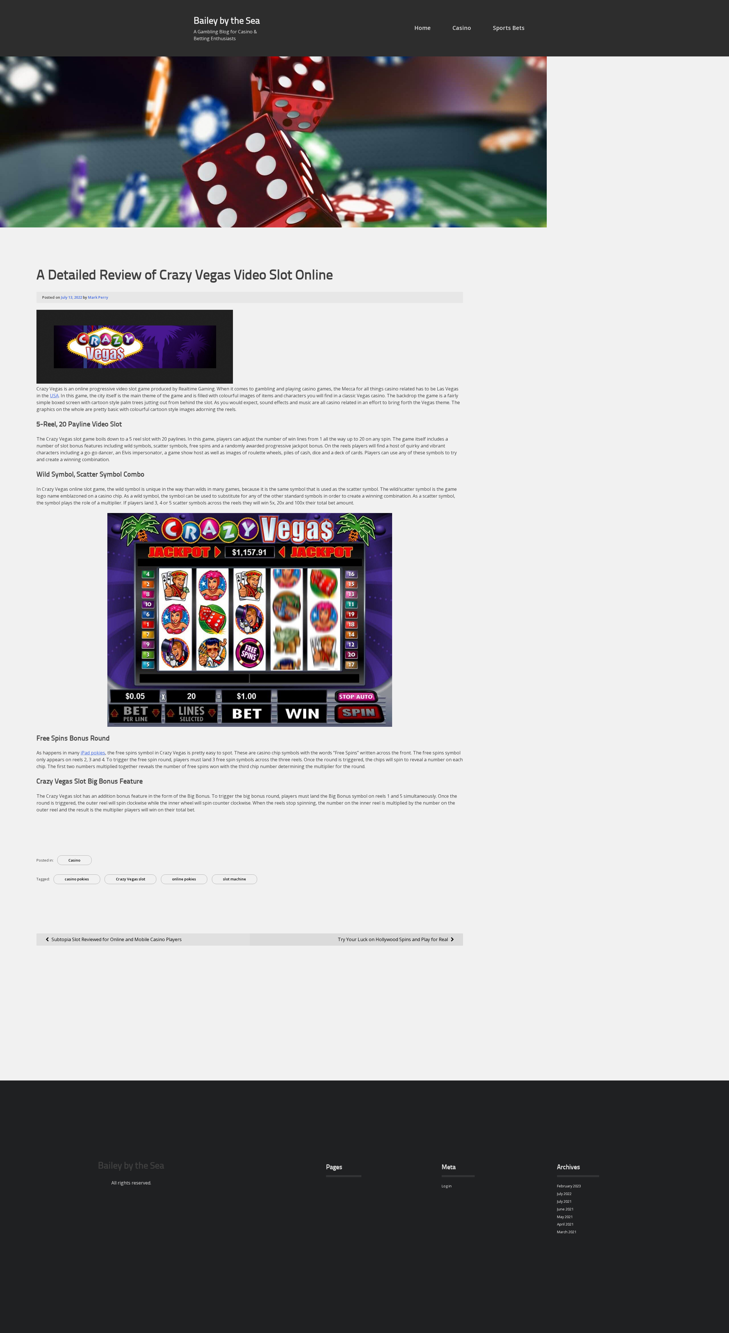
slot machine (234, 879)
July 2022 (564, 1193)
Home (422, 28)
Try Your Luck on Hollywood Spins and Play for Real (393, 939)
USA (54, 395)
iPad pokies (93, 753)
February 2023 (569, 1185)
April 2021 (565, 1224)
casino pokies (77, 879)
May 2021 (565, 1216)
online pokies (184, 879)
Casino (461, 28)
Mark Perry (98, 297)
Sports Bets (509, 28)
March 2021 (566, 1231)
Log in (447, 1185)
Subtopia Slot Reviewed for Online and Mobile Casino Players (117, 939)
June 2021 (565, 1209)
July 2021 (564, 1201)
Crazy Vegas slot (130, 879)
